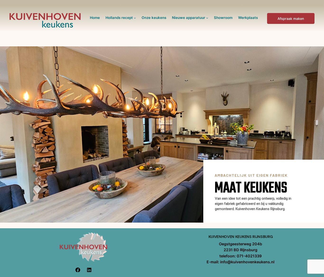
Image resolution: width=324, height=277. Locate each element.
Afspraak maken (291, 19)
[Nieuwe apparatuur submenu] (207, 18)
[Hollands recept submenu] (135, 18)
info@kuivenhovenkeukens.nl (247, 261)
